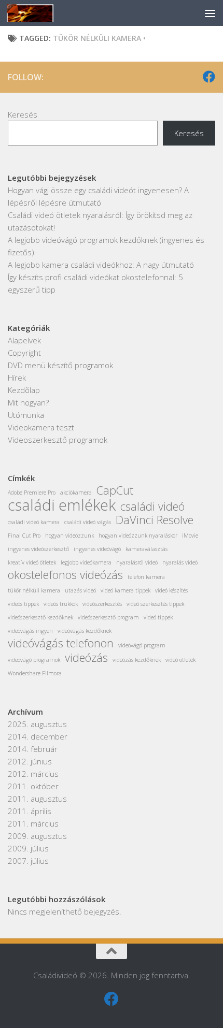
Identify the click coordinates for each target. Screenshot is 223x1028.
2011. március (33, 823)
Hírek (17, 377)
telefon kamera (146, 577)
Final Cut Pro (24, 535)
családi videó (152, 506)
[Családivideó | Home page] (38, 13)
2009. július (28, 848)
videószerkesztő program (108, 617)
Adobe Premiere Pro (31, 492)
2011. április (29, 811)
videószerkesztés (102, 603)
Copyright (24, 353)
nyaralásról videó (137, 562)
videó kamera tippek (125, 590)
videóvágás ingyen (30, 630)
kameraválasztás (147, 549)
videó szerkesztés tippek (155, 603)
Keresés (22, 114)
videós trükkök (61, 603)
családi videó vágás (87, 522)
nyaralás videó (180, 562)
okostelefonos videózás (65, 575)
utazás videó (80, 590)
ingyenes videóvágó (97, 549)
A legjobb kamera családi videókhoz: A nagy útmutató (101, 264)
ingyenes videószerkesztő (38, 549)
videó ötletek (180, 659)
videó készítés (171, 590)
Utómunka (26, 415)
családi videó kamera (34, 522)
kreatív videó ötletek (32, 562)
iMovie (190, 535)
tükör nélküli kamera (34, 590)
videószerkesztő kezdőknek (40, 617)
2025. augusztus (37, 724)
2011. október (33, 786)
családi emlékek (62, 505)
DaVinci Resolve (154, 520)
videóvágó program (141, 645)
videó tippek (158, 617)
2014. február (33, 749)
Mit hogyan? (28, 402)
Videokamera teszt (41, 427)
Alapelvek (24, 340)
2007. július (28, 861)
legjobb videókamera (86, 562)
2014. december (37, 736)
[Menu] (210, 13)
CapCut (114, 490)
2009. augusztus (37, 836)
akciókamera (76, 492)
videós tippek (23, 603)
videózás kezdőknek (137, 659)
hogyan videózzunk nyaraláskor (138, 535)
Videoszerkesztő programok (57, 440)
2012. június (30, 761)
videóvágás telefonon (61, 643)
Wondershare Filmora (35, 673)
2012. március (33, 774)
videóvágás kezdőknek (85, 630)
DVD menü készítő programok (60, 365)
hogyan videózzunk (69, 535)
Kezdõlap (24, 390)
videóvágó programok (34, 659)
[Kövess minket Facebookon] (209, 76)
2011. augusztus (37, 798)
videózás (86, 657)
